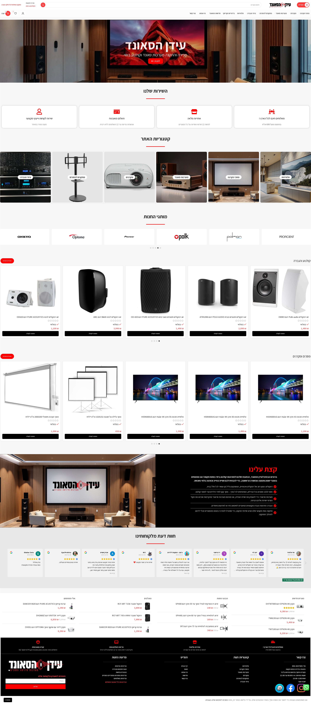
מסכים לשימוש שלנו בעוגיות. (216, 700)
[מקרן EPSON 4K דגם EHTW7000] (300, 607)
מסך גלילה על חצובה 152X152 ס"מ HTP (104, 416)
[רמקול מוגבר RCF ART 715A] (147, 606)
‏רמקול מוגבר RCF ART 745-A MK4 (127, 615)
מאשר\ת (7, 700)
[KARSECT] (182, 237)
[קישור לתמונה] (301, 687)
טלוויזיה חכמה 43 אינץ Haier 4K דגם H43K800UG (287, 416)
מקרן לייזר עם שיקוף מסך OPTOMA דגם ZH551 (45, 627)
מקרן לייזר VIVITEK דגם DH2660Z (50, 615)
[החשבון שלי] (23, 13)
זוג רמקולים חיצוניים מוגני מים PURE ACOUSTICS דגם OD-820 (157, 317)
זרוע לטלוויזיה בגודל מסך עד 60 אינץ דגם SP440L (197, 615)
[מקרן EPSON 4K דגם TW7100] (300, 632)
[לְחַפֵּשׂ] (43, 5)
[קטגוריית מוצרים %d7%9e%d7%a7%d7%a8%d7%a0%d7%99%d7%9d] (129, 177)
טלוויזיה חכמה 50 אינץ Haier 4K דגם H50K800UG (225, 416)
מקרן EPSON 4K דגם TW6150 (281, 618)
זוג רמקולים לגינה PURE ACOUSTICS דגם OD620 (38, 317)
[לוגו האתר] (280, 4)
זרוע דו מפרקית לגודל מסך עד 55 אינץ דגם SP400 (197, 603)
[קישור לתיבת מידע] (30, 5)
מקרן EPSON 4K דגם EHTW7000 (280, 603)
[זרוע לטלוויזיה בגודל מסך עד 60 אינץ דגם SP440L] (224, 617)
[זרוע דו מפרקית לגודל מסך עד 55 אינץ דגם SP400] (224, 606)
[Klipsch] (234, 237)
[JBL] (129, 237)
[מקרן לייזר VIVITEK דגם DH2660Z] (71, 618)
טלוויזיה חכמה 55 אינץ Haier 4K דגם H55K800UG (162, 416)
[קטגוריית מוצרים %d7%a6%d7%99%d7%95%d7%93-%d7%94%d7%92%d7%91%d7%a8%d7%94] (25, 177)
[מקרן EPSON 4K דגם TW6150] (300, 620)
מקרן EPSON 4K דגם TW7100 (281, 629)
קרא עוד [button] (111, 573)
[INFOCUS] (77, 237)
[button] (280, 333)
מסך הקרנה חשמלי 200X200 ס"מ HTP (42, 416)
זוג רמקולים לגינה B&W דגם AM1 (107, 317)
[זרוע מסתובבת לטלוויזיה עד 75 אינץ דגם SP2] (224, 629)
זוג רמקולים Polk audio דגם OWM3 (294, 317)
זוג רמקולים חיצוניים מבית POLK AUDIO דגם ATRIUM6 (223, 317)
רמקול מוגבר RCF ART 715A (130, 603)
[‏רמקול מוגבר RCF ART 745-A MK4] (147, 618)
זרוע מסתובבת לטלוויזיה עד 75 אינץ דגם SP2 (199, 626)
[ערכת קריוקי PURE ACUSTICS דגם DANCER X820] (147, 630)
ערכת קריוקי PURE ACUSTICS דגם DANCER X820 (120, 627)
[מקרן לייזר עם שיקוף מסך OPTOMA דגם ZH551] (71, 630)
